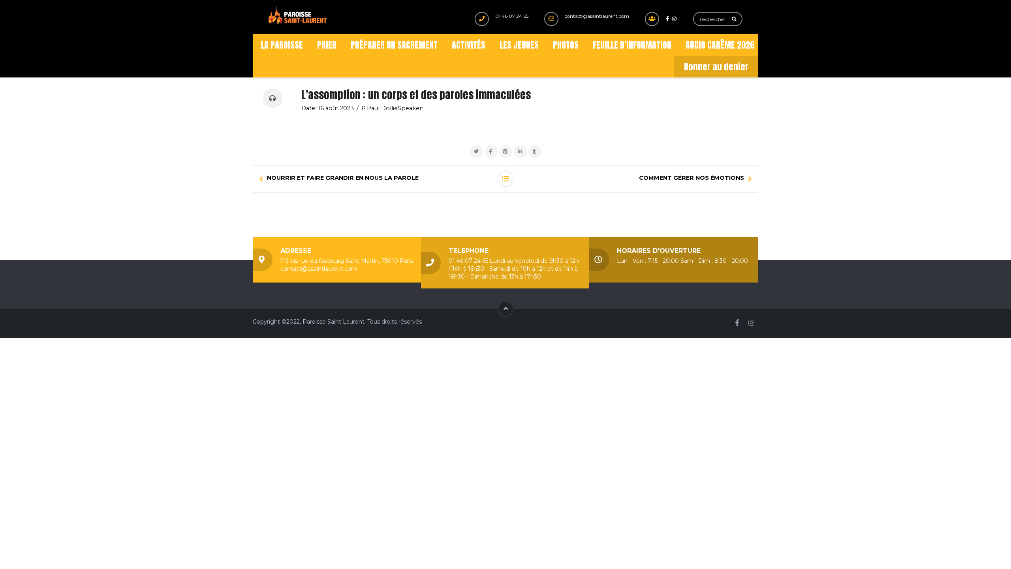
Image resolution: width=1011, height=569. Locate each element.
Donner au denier (716, 66)
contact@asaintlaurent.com (597, 16)
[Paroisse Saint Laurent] (298, 15)
